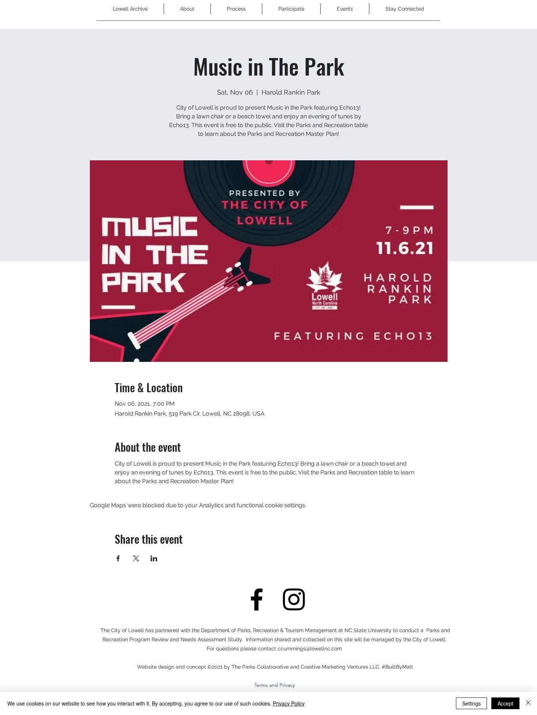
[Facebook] (256, 599)
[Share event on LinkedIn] (154, 558)
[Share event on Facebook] (118, 558)
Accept (505, 703)
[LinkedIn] (294, 599)
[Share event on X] (136, 558)
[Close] (528, 703)
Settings (471, 703)
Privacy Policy (289, 703)
